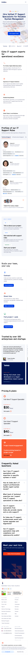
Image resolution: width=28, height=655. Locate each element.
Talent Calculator (5, 623)
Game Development (19, 630)
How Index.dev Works (6, 616)
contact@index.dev (7, 633)
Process (16, 599)
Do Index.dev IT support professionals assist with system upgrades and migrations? (12, 520)
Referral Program (5, 620)
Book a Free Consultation (14, 553)
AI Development (18, 635)
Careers (16, 611)
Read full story (6, 381)
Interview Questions (6, 611)
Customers (17, 604)
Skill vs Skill (4, 613)
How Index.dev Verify (6, 618)
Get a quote (7, 411)
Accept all (7, 651)
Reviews (17, 609)
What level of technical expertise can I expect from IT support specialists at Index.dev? (12, 497)
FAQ (15, 613)
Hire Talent (4, 602)
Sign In (3, 606)
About (16, 602)
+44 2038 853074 (7, 630)
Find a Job (4, 604)
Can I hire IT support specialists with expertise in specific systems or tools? (11, 474)
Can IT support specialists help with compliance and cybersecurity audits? (11, 532)
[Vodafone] (12, 46)
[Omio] (5, 46)
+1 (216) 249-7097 (7, 628)
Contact (16, 616)
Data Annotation (18, 628)
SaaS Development (19, 637)
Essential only (20, 651)
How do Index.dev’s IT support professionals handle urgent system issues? (11, 486)
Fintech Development (19, 633)
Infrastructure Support (18, 137)
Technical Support (6, 137)
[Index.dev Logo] (4, 2)
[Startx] (19, 46)
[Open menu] (25, 2)
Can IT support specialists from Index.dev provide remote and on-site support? (12, 509)
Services (17, 606)
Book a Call (4, 599)
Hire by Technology (6, 609)
